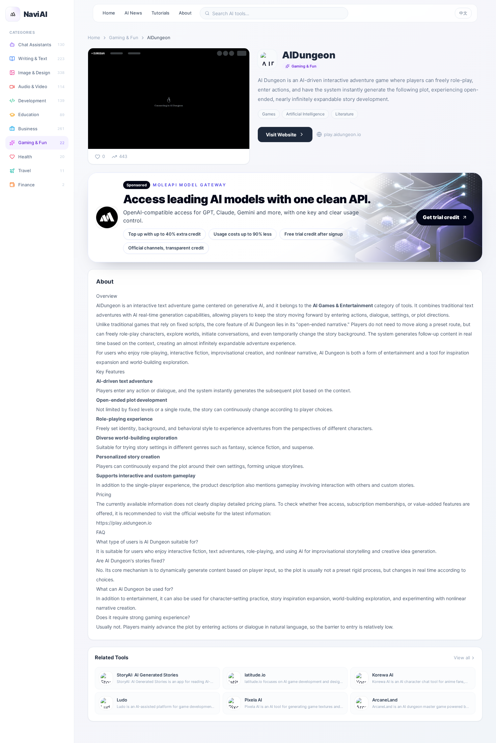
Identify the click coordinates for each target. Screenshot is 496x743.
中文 (463, 13)
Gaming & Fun (123, 37)
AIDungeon (108, 305)
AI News (133, 13)
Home (109, 13)
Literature (344, 113)
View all (462, 657)
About (185, 13)
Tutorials (160, 13)
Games (268, 113)
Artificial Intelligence (305, 113)
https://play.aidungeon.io (123, 523)
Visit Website (281, 134)
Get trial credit (441, 217)
